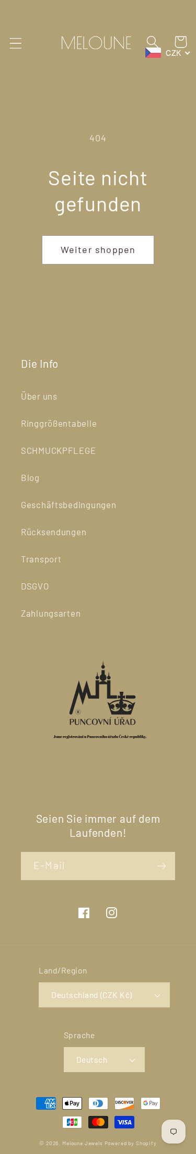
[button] (16, 43)
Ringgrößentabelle (59, 423)
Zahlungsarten (50, 613)
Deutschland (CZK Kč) (91, 995)
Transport (41, 559)
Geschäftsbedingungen (68, 504)
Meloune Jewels (83, 1143)
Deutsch (91, 1059)
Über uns (39, 396)
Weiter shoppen (98, 249)
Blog (30, 477)
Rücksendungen (53, 531)
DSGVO (35, 586)
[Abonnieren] (161, 866)
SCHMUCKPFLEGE (58, 450)
